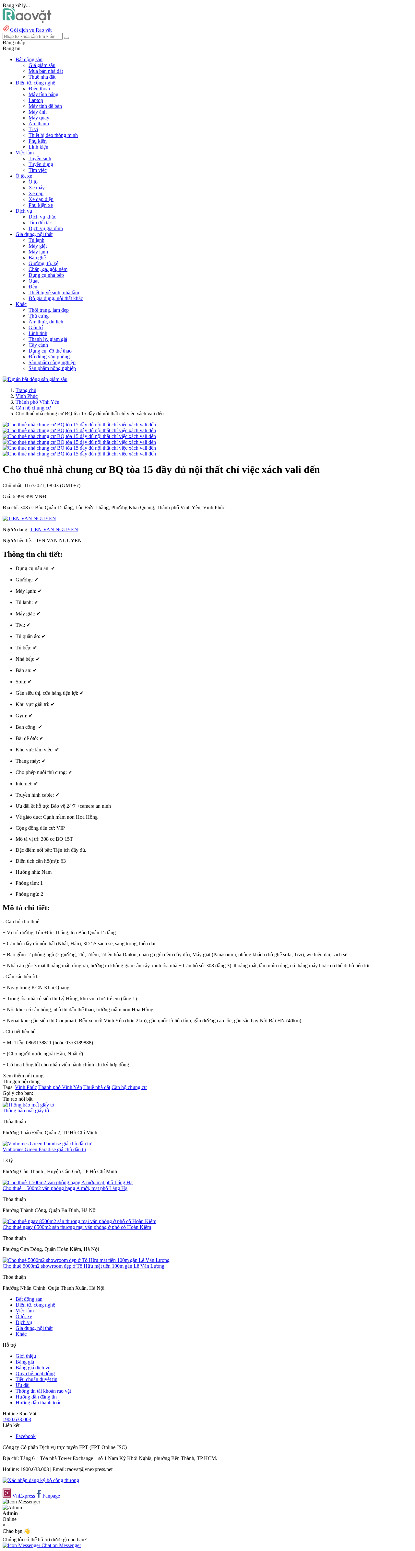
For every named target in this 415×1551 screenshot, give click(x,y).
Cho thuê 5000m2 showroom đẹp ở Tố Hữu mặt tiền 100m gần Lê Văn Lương (83, 1266)
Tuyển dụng (41, 164)
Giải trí (36, 327)
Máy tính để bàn (45, 106)
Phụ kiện (38, 141)
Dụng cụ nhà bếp (46, 275)
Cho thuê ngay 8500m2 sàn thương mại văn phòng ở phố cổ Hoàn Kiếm (77, 1227)
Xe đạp (36, 193)
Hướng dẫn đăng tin (36, 1396)
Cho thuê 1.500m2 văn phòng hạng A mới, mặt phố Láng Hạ (65, 1188)
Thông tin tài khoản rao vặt (43, 1391)
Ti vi (33, 129)
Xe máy (37, 187)
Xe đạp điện (41, 199)
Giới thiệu (26, 1356)
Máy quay (39, 117)
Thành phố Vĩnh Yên (37, 402)
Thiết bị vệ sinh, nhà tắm (54, 292)
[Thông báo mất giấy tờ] (28, 1104)
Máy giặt (38, 246)
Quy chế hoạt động (35, 1373)
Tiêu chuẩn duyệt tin (36, 1379)
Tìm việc (38, 170)
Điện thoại (39, 88)
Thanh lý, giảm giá (48, 339)
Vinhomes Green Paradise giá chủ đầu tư (44, 1149)
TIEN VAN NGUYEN (54, 529)
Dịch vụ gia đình (46, 228)
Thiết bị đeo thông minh (53, 135)
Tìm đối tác (40, 222)
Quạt (34, 281)
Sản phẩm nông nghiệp (52, 368)
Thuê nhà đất (42, 77)
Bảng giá (25, 1362)
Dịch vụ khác (42, 216)
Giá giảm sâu (42, 65)
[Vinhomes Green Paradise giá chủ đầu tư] (47, 1143)
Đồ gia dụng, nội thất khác (56, 298)
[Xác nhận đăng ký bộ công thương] (41, 1480)
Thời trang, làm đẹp (49, 310)
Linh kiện (38, 147)
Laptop (36, 100)
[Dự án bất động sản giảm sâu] (35, 379)
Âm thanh (39, 123)
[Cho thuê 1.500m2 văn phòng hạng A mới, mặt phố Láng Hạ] (68, 1182)
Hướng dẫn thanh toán (39, 1402)
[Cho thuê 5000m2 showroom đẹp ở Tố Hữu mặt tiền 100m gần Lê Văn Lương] (86, 1260)
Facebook (26, 1436)
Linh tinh (38, 333)
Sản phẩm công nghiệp (52, 362)
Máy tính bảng (43, 94)
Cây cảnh (38, 345)
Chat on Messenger (60, 1545)
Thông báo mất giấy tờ (26, 1110)
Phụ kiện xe (41, 205)
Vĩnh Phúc (27, 396)
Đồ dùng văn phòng (49, 356)
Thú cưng (39, 316)
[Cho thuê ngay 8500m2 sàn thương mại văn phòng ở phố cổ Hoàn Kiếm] (79, 1221)
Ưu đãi (23, 1385)
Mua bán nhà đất (46, 71)
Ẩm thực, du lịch (46, 321)
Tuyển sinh (40, 158)
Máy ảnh (38, 112)
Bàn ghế (37, 257)
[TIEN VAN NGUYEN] (29, 518)
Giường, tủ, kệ (43, 263)
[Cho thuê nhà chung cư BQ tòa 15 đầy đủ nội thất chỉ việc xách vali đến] (79, 424)
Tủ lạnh (36, 240)
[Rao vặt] (27, 21)
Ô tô (33, 182)
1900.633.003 (17, 1419)
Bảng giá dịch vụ (33, 1367)
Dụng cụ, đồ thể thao (50, 351)
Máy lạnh (38, 251)
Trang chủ (26, 390)
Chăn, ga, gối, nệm (48, 269)
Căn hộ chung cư (33, 407)
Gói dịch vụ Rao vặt (31, 30)
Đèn (33, 286)
